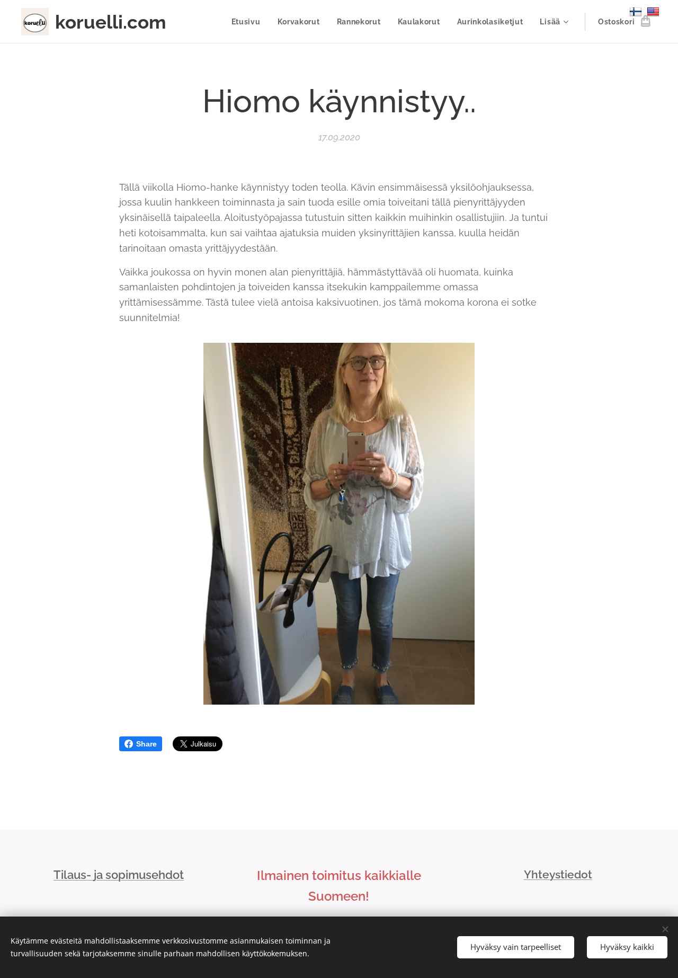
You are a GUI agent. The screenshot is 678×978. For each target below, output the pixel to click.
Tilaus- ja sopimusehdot (118, 875)
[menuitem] (249, 21)
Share (146, 744)
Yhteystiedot (558, 874)
